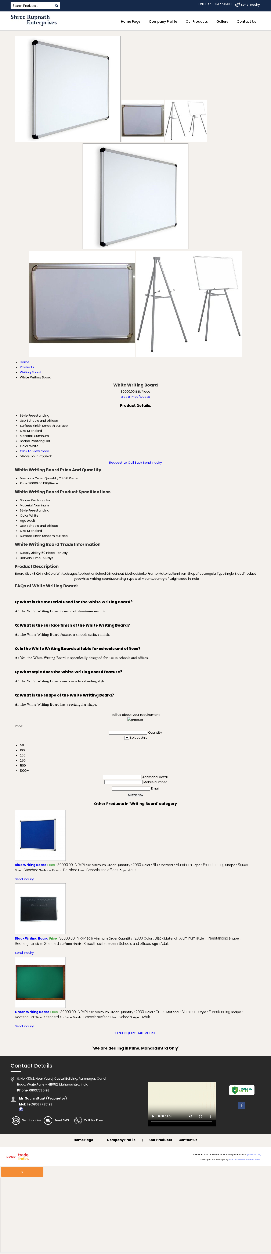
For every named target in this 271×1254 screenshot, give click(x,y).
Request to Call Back (125, 462)
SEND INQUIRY (125, 1033)
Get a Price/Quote (135, 396)
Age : (128, 870)
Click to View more (34, 451)
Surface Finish (30, 536)
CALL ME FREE (146, 1033)
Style (24, 510)
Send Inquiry (152, 462)
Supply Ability (30, 553)
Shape (25, 500)
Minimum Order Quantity (39, 478)
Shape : (237, 865)
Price (24, 483)
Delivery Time (30, 558)
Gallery (222, 21)
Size (23, 530)
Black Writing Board (31, 938)
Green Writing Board (32, 1012)
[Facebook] (241, 1108)
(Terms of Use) (254, 1154)
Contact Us (246, 21)
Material (26, 505)
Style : (208, 865)
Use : (98, 870)
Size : (26, 870)
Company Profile (163, 21)
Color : (151, 865)
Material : (176, 865)
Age (23, 520)
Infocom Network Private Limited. (245, 1159)
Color (24, 515)
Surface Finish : (58, 870)
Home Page (130, 21)
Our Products (197, 21)
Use (23, 525)
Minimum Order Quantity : (116, 865)
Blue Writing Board (31, 865)
